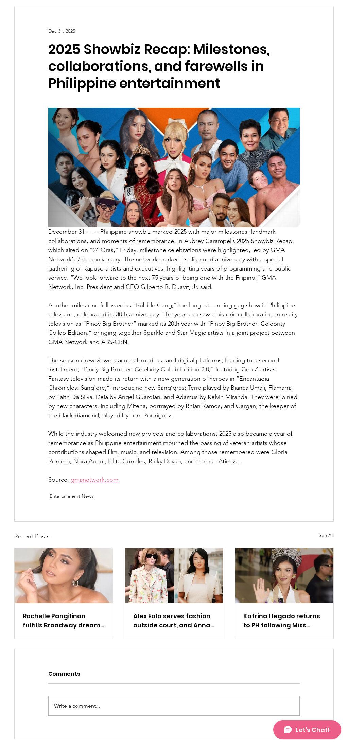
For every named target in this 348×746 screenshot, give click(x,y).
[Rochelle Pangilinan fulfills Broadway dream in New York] (64, 575)
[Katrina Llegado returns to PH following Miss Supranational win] (284, 575)
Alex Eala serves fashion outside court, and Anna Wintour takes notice (171, 621)
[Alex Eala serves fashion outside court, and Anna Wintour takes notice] (174, 575)
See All (326, 535)
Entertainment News (71, 496)
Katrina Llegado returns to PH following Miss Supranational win (281, 621)
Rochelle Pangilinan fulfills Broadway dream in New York (61, 621)
